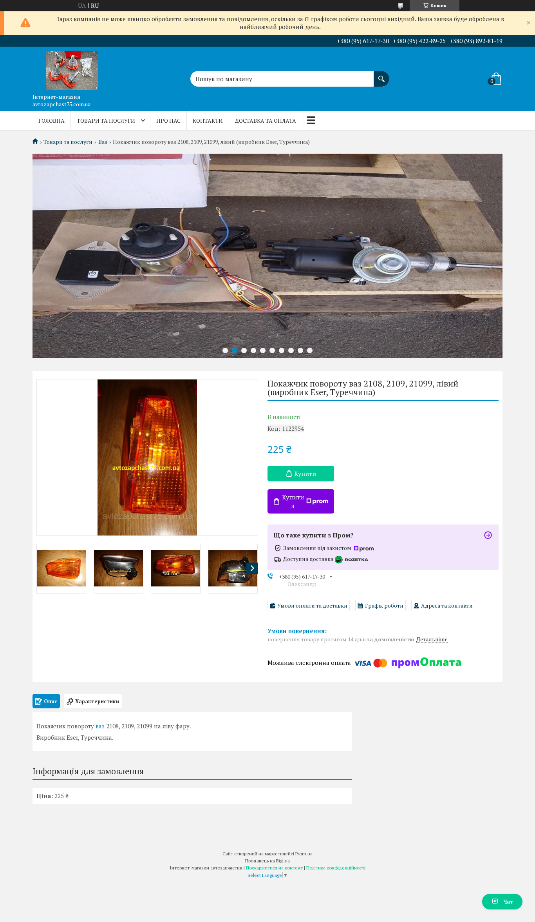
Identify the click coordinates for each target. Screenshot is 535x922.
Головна (51, 120)
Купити (305, 473)
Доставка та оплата (265, 120)
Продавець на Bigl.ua (267, 861)
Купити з (293, 501)
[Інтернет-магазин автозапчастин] (72, 68)
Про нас (168, 120)
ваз (100, 726)
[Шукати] (381, 75)
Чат (508, 901)
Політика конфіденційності (335, 868)
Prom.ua (304, 854)
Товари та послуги (106, 120)
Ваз (102, 141)
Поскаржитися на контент (274, 868)
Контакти (208, 120)
